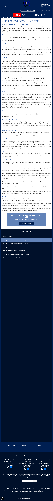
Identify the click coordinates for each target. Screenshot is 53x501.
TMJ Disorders (43, 490)
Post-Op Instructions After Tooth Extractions (14, 250)
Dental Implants (7, 488)
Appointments (27, 223)
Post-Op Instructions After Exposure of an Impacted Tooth (17, 247)
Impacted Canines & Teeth (41, 488)
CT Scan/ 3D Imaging (38, 491)
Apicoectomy (22, 490)
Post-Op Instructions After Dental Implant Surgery (15, 240)
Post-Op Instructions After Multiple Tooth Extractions (16, 254)
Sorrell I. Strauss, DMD (45, 2)
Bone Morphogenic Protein (25, 491)
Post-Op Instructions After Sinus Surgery (13, 257)
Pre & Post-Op (26, 232)
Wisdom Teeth (30, 488)
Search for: (19, 481)
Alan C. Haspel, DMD (45, 4)
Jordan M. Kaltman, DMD (45, 6)
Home (4, 15)
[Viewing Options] (2, 498)
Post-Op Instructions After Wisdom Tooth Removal (15, 243)
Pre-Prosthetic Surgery (12, 490)
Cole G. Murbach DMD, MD (46, 11)
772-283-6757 (6, 7)
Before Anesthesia (7, 236)
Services (29, 15)
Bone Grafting (23, 488)
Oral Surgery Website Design (23, 498)
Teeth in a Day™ (15, 488)
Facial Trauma (28, 490)
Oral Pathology (36, 490)
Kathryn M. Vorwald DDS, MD (46, 8)
